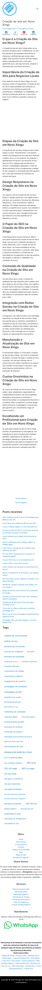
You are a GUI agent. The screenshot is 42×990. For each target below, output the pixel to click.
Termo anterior (20, 498)
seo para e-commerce (13, 779)
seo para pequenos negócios (14, 798)
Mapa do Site (21, 855)
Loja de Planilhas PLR (21, 958)
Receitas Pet (35, 963)
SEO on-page (28, 768)
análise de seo (11, 641)
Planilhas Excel (33, 955)
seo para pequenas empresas (15, 794)
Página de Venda (8, 955)
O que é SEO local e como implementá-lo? (18, 560)
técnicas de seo (27, 809)
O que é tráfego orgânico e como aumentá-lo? (19, 527)
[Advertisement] (21, 121)
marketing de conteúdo (15, 712)
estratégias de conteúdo (15, 686)
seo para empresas (12, 784)
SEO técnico (31, 803)
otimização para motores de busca (18, 737)
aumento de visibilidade (13, 652)
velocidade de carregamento (15, 819)
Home (21, 839)
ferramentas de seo (12, 702)
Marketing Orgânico (21, 894)
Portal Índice (30, 966)
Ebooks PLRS (21, 955)
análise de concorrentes (15, 635)
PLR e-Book (15, 961)
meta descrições (28, 717)
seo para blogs (10, 774)
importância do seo (11, 707)
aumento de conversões (14, 646)
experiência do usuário (12, 697)
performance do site (13, 746)
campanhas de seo (11, 661)
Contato (21, 847)
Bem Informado (18, 966)
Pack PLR (6, 961)
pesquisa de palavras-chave (18, 752)
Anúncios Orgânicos (21, 902)
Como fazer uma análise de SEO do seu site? (19, 523)
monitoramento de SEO (14, 722)
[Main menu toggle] (37, 8)
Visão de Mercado (22, 963)
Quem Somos (21, 842)
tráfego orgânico (10, 809)
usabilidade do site (12, 814)
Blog (21, 852)
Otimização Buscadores (21, 899)
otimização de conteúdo (13, 727)
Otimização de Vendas (21, 897)
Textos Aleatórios (28, 961)
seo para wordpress (12, 804)
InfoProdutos (7, 958)
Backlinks (31, 652)
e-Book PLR (28, 969)
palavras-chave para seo (13, 741)
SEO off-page (10, 768)
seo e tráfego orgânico (13, 763)
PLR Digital (35, 958)
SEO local (31, 763)
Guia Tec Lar (6, 966)
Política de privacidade (21, 850)
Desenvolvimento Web (21, 889)
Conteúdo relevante (11, 666)
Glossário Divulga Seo (21, 857)
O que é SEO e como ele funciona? (15, 563)
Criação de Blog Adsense (21, 905)
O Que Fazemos (21, 844)
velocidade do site (11, 823)
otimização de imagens (13, 732)
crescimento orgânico (13, 676)
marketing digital (10, 717)
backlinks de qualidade (14, 657)
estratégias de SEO (13, 692)
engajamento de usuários (15, 681)
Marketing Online (21, 892)
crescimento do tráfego (14, 671)
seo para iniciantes (13, 789)
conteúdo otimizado (29, 661)
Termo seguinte (21, 502)
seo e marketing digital (13, 758)
